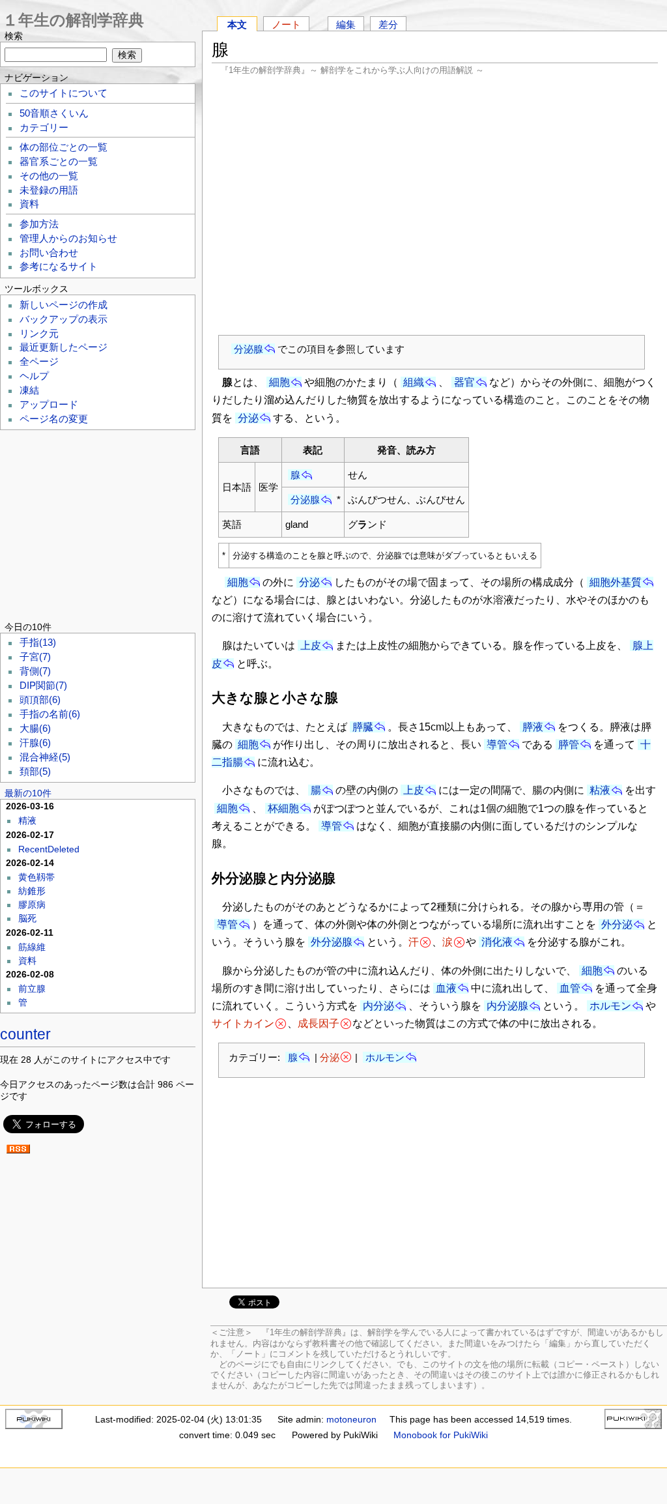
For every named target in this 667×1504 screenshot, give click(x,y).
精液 (27, 820)
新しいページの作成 (63, 305)
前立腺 (32, 988)
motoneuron (351, 1419)
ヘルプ (34, 376)
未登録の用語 (49, 190)
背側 (35, 671)
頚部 (35, 771)
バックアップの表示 (63, 319)
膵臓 (362, 726)
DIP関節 (43, 685)
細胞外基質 (615, 582)
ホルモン (610, 1005)
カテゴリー (44, 128)
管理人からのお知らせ (68, 238)
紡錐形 (32, 891)
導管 (497, 744)
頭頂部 (40, 700)
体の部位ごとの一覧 (63, 147)
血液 (446, 988)
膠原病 (32, 904)
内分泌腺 (507, 1005)
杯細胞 (283, 808)
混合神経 (45, 757)
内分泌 (378, 1005)
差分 (388, 24)
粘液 (599, 790)
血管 (570, 988)
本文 (237, 24)
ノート (286, 24)
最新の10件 (28, 793)
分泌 (248, 418)
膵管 (568, 744)
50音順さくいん (54, 113)
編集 (346, 24)
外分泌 (616, 924)
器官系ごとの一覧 (59, 161)
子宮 (35, 657)
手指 (38, 642)
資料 (29, 204)
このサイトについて (63, 93)
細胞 (279, 382)
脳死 (27, 918)
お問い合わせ (49, 253)
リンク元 (39, 333)
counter (25, 1034)
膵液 (532, 726)
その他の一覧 (49, 176)
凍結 (29, 390)
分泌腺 (248, 348)
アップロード (49, 404)
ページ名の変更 (54, 419)
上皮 (310, 645)
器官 (464, 382)
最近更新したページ (63, 347)
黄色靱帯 (36, 877)
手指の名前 (50, 714)
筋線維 (32, 947)
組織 (413, 382)
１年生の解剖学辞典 (73, 20)
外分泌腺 (331, 941)
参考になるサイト (59, 266)
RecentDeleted (48, 849)
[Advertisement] (435, 205)
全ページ (39, 361)
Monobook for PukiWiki (440, 1435)
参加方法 (39, 224)
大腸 (35, 728)
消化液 (497, 941)
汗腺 (35, 743)
